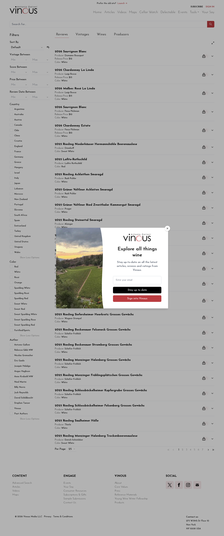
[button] (167, 228)
